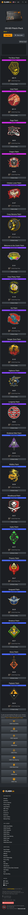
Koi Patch (14, 308)
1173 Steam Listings (14, 709)
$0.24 (14, 703)
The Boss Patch (14, 58)
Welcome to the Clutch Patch (14, 245)
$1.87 (14, 203)
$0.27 (14, 641)
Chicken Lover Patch (14, 183)
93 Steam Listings (14, 303)
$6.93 (14, 140)
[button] (14, 2)
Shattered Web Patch (14, 433)
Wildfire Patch (14, 464)
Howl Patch (14, 89)
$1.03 (14, 359)
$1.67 (14, 234)
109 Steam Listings (14, 240)
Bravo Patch (14, 652)
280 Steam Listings (14, 553)
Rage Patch (14, 120)
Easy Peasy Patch (14, 277)
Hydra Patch (14, 527)
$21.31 (14, 109)
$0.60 (14, 453)
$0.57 (14, 516)
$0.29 (14, 609)
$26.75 (14, 78)
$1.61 (14, 265)
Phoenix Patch (14, 558)
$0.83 (14, 390)
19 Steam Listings (14, 177)
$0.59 (14, 484)
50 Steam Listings (14, 334)
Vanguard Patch (14, 589)
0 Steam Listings (14, 209)
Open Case (8, 35)
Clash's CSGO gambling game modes (14, 717)
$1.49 (14, 297)
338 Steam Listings (14, 678)
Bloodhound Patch (14, 495)
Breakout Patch (14, 620)
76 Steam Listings (14, 365)
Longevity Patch (14, 402)
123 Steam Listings (14, 459)
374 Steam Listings (14, 646)
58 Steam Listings (14, 115)
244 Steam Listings (14, 615)
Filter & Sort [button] (20, 35)
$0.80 (14, 422)
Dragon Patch (14, 151)
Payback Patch (14, 683)
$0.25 (14, 672)
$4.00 (14, 172)
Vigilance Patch (14, 370)
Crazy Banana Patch (14, 214)
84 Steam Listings (14, 428)
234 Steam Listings (14, 584)
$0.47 (14, 578)
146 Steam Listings (14, 490)
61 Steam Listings (14, 84)
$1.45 (14, 328)
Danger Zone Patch (14, 339)
